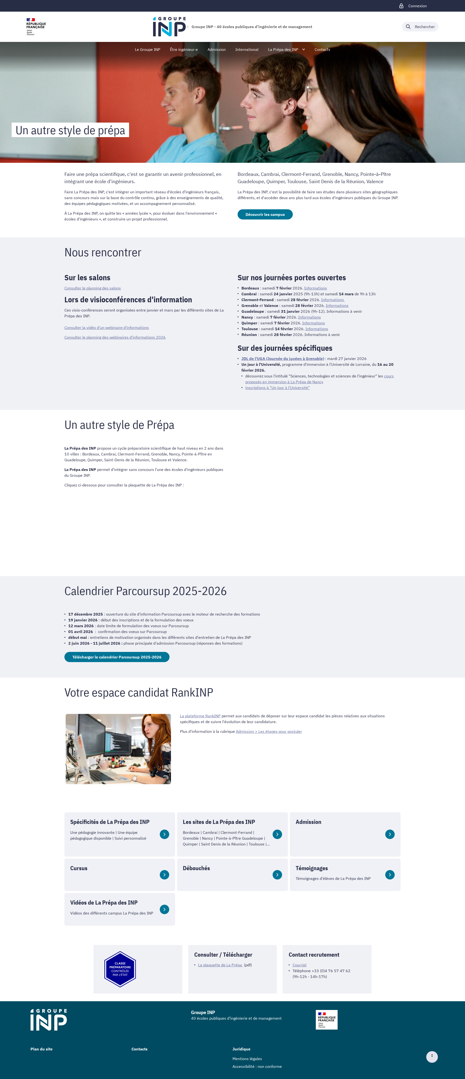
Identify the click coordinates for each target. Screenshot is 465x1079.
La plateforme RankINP (200, 715)
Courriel (299, 964)
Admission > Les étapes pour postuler (269, 731)
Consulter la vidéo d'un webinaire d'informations (106, 327)
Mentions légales (247, 1058)
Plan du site (42, 1049)
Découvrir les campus (265, 214)
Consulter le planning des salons (92, 288)
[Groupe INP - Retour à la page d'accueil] (169, 26)
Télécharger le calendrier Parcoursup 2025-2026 (117, 657)
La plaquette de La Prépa (220, 964)
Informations (315, 288)
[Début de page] (434, 1057)
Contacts (139, 1049)
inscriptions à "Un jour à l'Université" (277, 387)
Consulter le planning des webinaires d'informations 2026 (115, 337)
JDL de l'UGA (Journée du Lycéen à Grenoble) (282, 358)
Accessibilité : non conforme (257, 1066)
